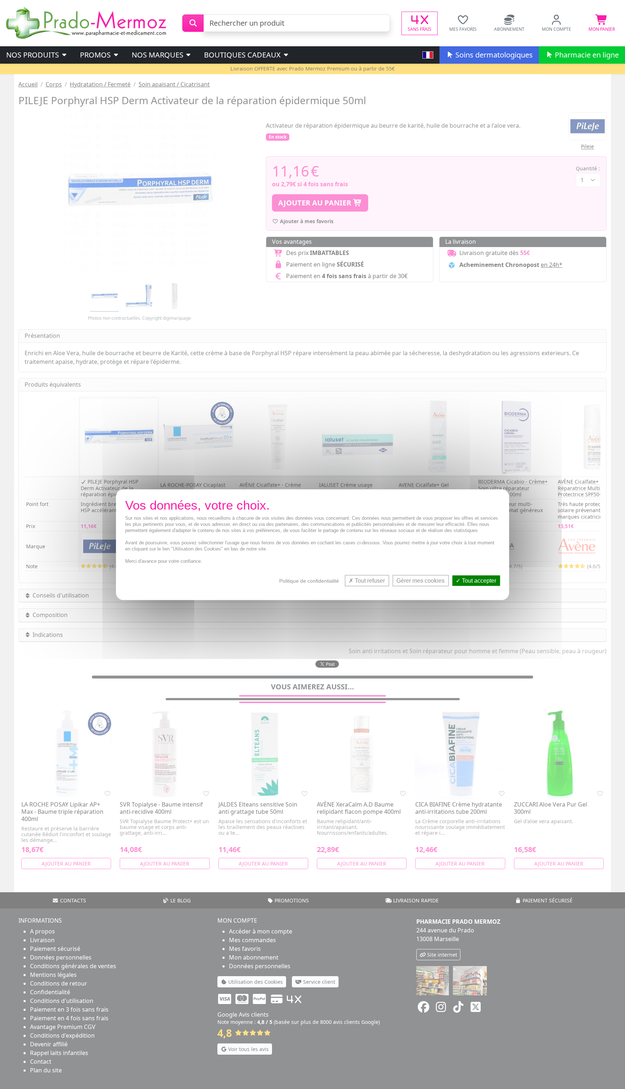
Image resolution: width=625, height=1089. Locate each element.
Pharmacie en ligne (586, 55)
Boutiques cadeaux (243, 55)
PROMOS (96, 55)
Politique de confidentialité (309, 580)
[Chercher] (193, 23)
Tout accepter (478, 580)
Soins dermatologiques (493, 55)
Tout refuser (369, 580)
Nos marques (158, 55)
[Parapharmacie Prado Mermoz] (87, 22)
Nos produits (33, 55)
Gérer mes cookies (420, 580)
